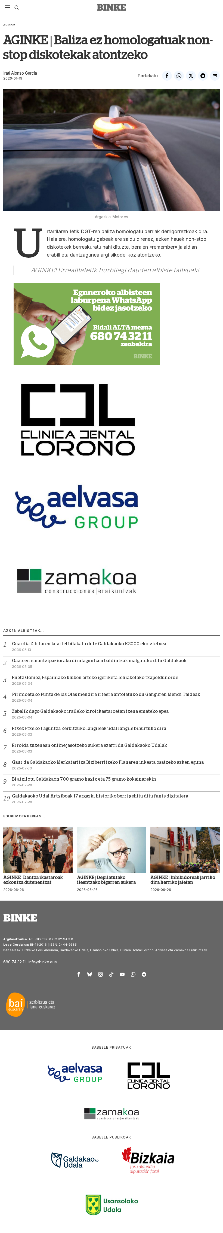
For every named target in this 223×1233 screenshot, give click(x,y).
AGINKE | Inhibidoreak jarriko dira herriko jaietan (182, 880)
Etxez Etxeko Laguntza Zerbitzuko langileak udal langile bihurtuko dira (89, 728)
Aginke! (9, 24)
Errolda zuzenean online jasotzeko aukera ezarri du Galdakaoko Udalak (89, 745)
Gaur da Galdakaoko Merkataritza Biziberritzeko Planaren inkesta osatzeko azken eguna (108, 762)
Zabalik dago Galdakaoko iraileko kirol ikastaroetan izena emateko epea (90, 711)
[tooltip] (167, 76)
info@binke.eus (43, 962)
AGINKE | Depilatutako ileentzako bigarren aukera (106, 880)
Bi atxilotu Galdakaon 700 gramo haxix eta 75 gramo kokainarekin (84, 779)
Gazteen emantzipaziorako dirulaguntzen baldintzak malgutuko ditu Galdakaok (99, 661)
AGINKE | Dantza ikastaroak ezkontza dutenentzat (33, 880)
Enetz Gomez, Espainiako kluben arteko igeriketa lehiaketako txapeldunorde (95, 677)
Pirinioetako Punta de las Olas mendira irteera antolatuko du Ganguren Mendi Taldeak (106, 694)
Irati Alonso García (20, 73)
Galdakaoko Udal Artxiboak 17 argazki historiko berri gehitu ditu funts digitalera (100, 796)
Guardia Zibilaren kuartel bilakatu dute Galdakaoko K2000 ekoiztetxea (89, 644)
